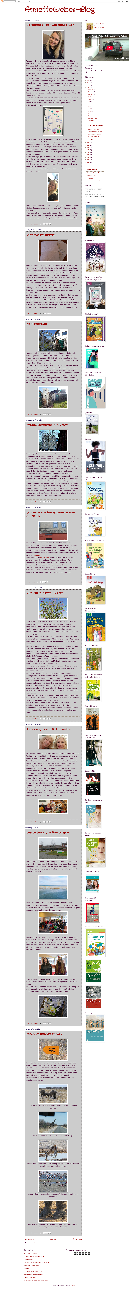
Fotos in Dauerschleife (44, 1034)
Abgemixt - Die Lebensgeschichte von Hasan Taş (36, 1262)
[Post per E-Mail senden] (40, 224)
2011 (88, 159)
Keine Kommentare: (33, 224)
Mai (89, 106)
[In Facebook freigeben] (48, 224)
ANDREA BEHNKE (92, 170)
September (91, 96)
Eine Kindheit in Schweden (31, 1253)
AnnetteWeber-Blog (60, 10)
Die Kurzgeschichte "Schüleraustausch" (34, 1256)
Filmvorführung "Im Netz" (30, 1277)
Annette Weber (100, 23)
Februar (90, 113)
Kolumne (36, 555)
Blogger (74, 1285)
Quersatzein (90, 178)
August (90, 99)
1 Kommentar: (31, 582)
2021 (88, 82)
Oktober (90, 94)
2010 (88, 162)
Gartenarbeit (36, 324)
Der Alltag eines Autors (44, 593)
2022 (88, 80)
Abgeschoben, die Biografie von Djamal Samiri (36, 1280)
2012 (88, 157)
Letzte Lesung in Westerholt (47, 832)
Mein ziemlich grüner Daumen (31, 1265)
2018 (88, 142)
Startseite (53, 1239)
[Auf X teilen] (47, 224)
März (89, 111)
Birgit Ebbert (44, 557)
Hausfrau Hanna (91, 175)
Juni (89, 104)
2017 (88, 145)
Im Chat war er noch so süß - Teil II (33, 1271)
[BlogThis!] (45, 224)
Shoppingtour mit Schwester (49, 729)
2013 (88, 155)
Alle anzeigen (101, 180)
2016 (88, 147)
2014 (88, 152)
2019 (88, 87)
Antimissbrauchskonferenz (47, 425)
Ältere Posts (77, 1239)
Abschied (26, 1268)
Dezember (91, 89)
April (89, 109)
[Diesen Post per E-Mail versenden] (43, 224)
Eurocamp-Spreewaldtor (93, 172)
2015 (88, 150)
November (91, 92)
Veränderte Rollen (28, 1259)
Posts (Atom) (34, 1242)
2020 (88, 85)
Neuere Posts (29, 1239)
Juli (89, 101)
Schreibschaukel (91, 167)
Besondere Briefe (40, 235)
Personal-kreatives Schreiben (50, 25)
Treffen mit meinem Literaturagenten (33, 1274)
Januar (90, 139)
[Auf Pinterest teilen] (50, 224)
